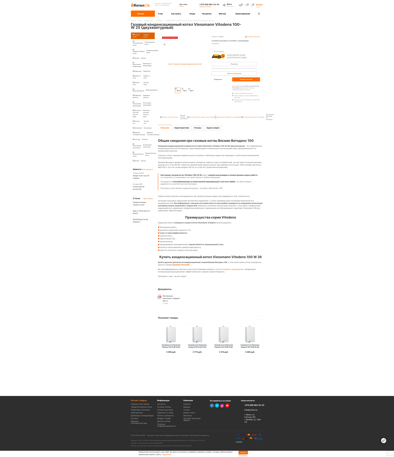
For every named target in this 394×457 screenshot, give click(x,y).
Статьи (186, 410)
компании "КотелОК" (181, 265)
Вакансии (187, 416)
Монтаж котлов (163, 421)
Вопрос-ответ (189, 413)
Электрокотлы (137, 413)
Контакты (161, 404)
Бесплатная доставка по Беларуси (270, 117)
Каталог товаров (139, 400)
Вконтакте (212, 405)
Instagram (222, 405)
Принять (243, 452)
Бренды (186, 407)
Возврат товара (164, 418)
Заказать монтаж (246, 79)
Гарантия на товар (165, 413)
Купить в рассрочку (165, 416)
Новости (187, 404)
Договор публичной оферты (191, 419)
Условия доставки (165, 410)
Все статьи (148, 199)
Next (261, 318)
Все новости (147, 169)
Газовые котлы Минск (140, 404)
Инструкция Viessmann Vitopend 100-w (171, 298)
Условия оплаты (164, 407)
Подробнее (166, 454)
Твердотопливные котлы (141, 407)
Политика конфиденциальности (166, 425)
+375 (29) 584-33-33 (209, 4)
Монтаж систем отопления (183, 116)
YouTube (227, 405)
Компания (188, 400)
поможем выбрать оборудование (229, 269)
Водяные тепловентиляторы (139, 422)
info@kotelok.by (251, 410)
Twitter (217, 405)
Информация (163, 400)
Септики (134, 418)
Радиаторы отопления (140, 410)
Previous (258, 318)
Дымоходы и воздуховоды (142, 416)
